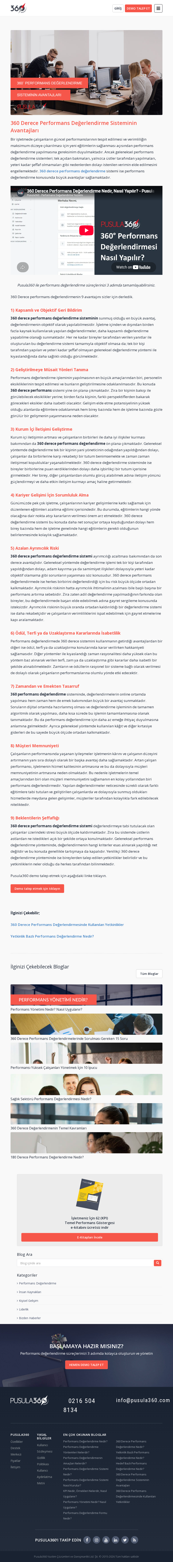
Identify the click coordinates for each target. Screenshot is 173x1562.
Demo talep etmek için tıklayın (37, 889)
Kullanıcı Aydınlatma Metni (44, 1476)
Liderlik (23, 1309)
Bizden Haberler (30, 1318)
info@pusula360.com (139, 1400)
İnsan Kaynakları (30, 1292)
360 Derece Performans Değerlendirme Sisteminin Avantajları (132, 1479)
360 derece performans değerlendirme (72, 171)
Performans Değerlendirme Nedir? (85, 1441)
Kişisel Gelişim (28, 1301)
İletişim (15, 1467)
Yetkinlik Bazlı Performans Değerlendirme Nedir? (52, 936)
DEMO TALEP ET (138, 8)
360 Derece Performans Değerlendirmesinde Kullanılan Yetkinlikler (67, 924)
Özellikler (17, 1442)
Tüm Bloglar (149, 974)
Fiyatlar (15, 1461)
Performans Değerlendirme (37, 1283)
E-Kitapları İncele (89, 1237)
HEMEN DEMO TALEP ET (86, 1365)
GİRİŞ (118, 8)
